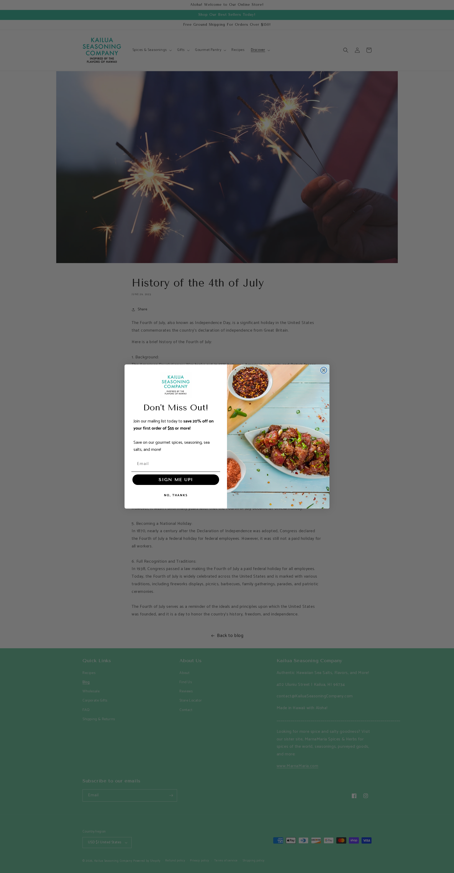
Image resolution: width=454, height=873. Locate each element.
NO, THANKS (176, 495)
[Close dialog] (324, 370)
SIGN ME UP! (176, 479)
